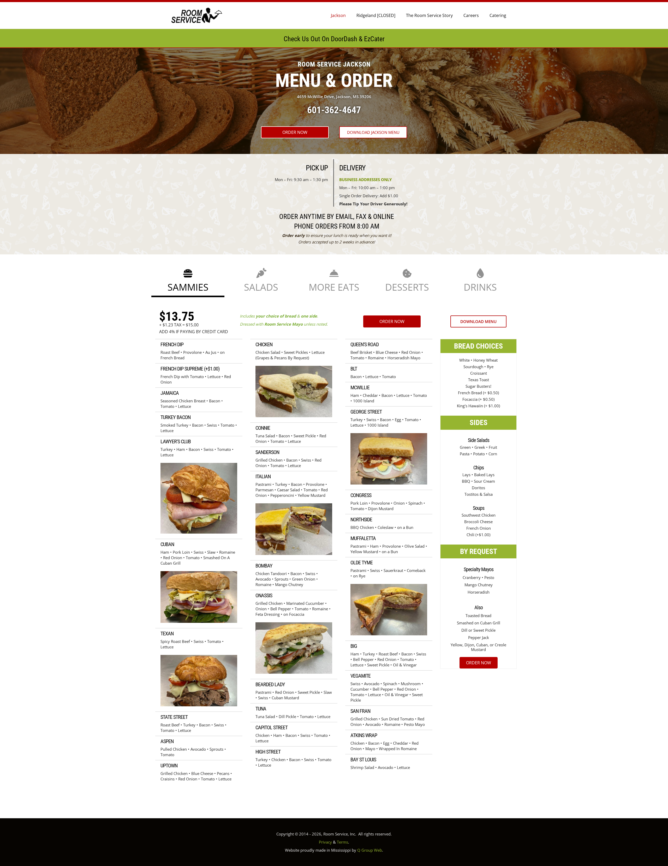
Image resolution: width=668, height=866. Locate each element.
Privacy (325, 842)
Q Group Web (369, 850)
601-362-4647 (334, 110)
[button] (295, 132)
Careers (471, 15)
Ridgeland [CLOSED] (375, 15)
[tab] (187, 281)
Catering (498, 15)
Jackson (338, 15)
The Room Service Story (429, 15)
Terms (342, 842)
